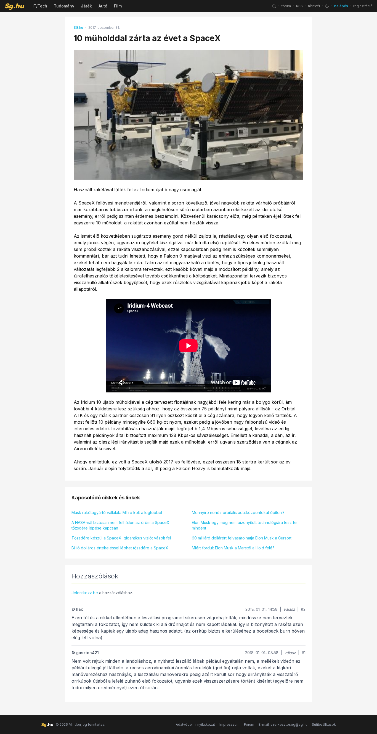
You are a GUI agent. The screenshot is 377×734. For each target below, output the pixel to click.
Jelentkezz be (84, 592)
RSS (299, 6)
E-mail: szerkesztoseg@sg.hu (283, 724)
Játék (86, 6)
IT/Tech (40, 6)
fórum (286, 6)
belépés (341, 6)
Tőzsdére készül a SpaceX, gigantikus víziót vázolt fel (121, 538)
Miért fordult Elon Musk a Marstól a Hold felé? (233, 548)
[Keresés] (274, 6)
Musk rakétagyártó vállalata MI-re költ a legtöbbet (116, 512)
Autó (103, 6)
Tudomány (64, 6)
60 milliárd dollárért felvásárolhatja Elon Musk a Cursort (241, 538)
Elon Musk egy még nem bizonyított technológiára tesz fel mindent (245, 525)
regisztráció (363, 6)
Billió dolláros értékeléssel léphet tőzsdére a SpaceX (119, 548)
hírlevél (314, 6)
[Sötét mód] (327, 6)
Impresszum (229, 724)
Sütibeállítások (324, 724)
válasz (289, 609)
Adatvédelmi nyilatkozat (195, 724)
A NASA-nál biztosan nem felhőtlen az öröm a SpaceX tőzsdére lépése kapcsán (120, 525)
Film (118, 6)
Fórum (249, 724)
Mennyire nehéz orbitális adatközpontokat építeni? (238, 512)
